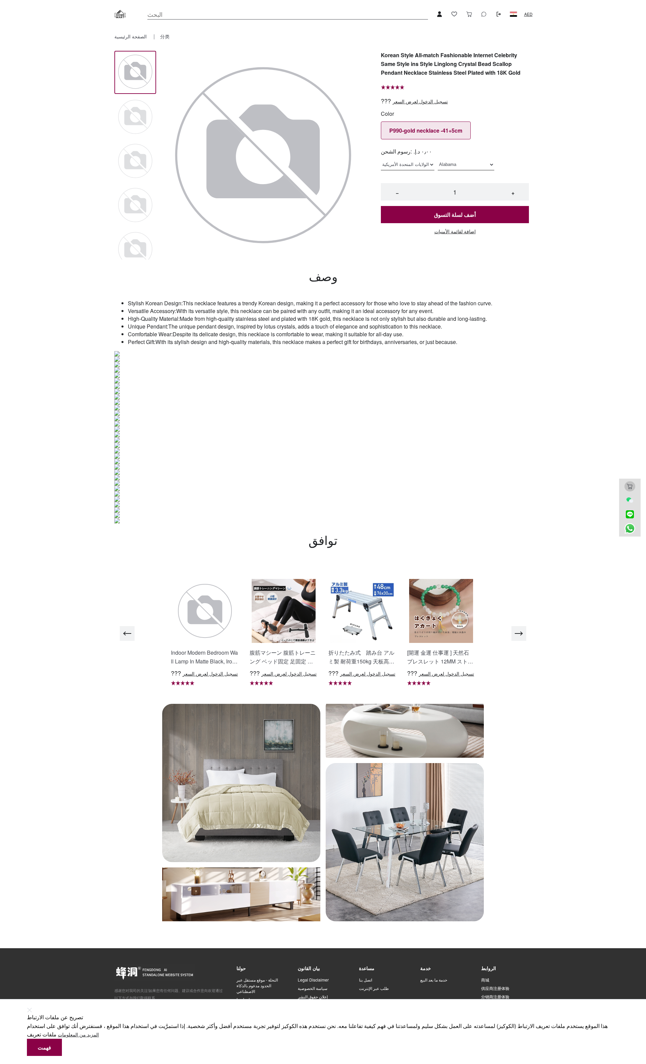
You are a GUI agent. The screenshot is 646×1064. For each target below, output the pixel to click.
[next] (518, 633)
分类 (165, 36)
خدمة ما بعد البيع (433, 980)
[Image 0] (135, 72)
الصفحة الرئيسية (131, 36)
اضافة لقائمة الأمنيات (455, 231)
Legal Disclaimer (313, 980)
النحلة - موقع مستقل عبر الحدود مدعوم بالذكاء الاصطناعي (257, 985)
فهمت (44, 1047)
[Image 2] (135, 161)
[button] (513, 14)
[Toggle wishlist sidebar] (454, 14)
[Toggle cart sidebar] (469, 14)
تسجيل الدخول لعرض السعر (420, 101)
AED (528, 14)
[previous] (127, 633)
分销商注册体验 (495, 996)
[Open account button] (439, 14)
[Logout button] (498, 14)
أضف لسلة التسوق (455, 214)
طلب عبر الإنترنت (374, 988)
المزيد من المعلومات (78, 1034)
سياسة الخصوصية (312, 988)
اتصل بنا (365, 980)
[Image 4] (135, 249)
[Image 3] (135, 205)
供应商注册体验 (495, 988)
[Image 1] (135, 117)
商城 (485, 980)
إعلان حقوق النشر (313, 996)
